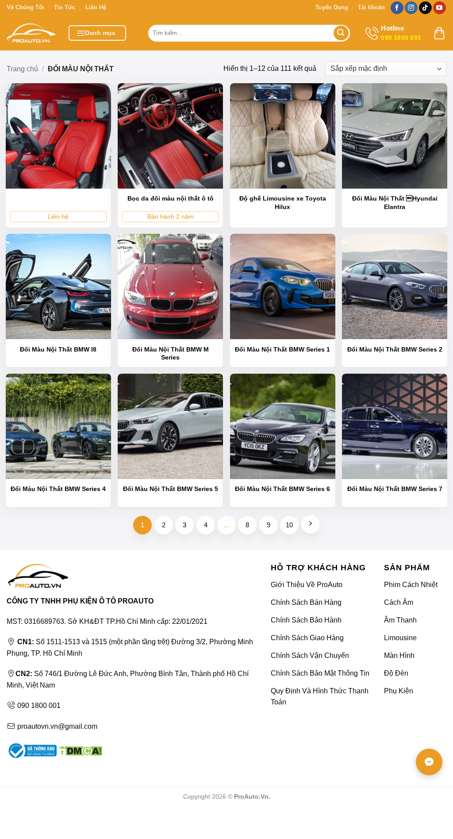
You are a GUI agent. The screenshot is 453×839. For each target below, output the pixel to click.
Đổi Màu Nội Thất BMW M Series (170, 353)
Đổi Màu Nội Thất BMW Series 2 (394, 349)
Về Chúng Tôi (25, 7)
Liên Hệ (95, 7)
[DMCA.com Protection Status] (79, 750)
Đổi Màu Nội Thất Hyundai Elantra (395, 202)
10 (289, 525)
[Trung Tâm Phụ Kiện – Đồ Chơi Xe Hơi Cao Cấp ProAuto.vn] (31, 33)
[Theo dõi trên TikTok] (425, 8)
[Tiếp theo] (310, 524)
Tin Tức (64, 7)
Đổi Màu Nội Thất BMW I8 (58, 349)
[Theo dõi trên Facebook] (397, 8)
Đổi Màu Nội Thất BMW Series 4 (58, 488)
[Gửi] (341, 33)
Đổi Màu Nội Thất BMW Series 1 (282, 349)
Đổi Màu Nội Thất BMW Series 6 (282, 488)
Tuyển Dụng (331, 7)
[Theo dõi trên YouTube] (439, 8)
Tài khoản (371, 7)
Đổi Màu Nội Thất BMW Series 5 (170, 488)
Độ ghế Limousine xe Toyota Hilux (282, 202)
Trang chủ (22, 69)
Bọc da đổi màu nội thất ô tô (170, 198)
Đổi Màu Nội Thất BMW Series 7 (394, 488)
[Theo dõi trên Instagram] (411, 8)
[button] (97, 33)
